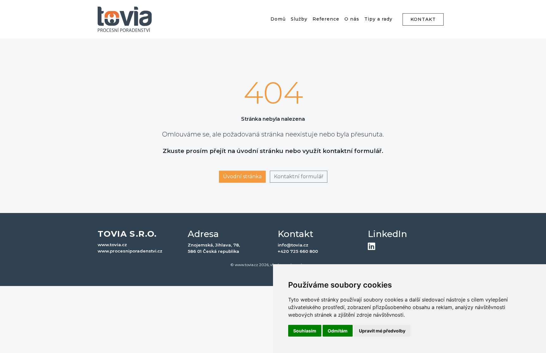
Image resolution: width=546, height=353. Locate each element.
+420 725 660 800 (298, 251)
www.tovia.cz (112, 244)
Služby (299, 19)
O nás (351, 19)
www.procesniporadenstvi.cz (130, 250)
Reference (325, 19)
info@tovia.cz (293, 244)
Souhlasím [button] (304, 330)
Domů (278, 19)
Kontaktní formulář (298, 176)
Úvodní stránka (242, 176)
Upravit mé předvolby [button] (382, 330)
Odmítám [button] (338, 330)
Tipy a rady (378, 19)
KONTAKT (423, 19)
